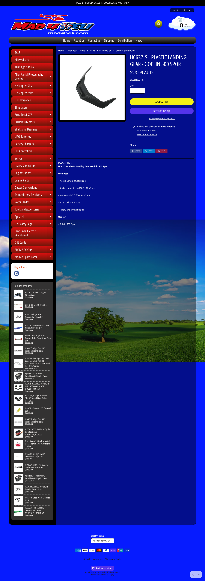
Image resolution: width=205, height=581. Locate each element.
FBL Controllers (34, 152)
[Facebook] (16, 273)
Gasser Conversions (26, 187)
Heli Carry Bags (34, 224)
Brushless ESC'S (34, 115)
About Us (79, 40)
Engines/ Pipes (34, 173)
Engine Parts (34, 181)
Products (72, 50)
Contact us (94, 40)
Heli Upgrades (34, 101)
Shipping (109, 40)
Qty (131, 86)
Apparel (34, 217)
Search (86, 559)
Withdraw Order (113, 559)
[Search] (158, 24)
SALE (17, 52)
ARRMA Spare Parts (34, 257)
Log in (176, 10)
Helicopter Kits (34, 86)
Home (66, 40)
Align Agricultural (25, 67)
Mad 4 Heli (101, 572)
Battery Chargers (34, 144)
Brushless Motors (34, 122)
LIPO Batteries (34, 137)
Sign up (187, 10)
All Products (22, 59)
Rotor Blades (34, 203)
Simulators (21, 107)
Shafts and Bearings (34, 130)
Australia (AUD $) (101, 540)
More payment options (162, 118)
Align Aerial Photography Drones (34, 76)
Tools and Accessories (34, 210)
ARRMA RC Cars (34, 250)
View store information (147, 134)
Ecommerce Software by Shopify (102, 575)
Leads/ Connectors (34, 166)
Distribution (125, 40)
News (139, 40)
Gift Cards (20, 242)
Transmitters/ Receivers (34, 195)
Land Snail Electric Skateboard (34, 233)
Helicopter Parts (34, 93)
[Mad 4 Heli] (53, 23)
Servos (34, 159)
